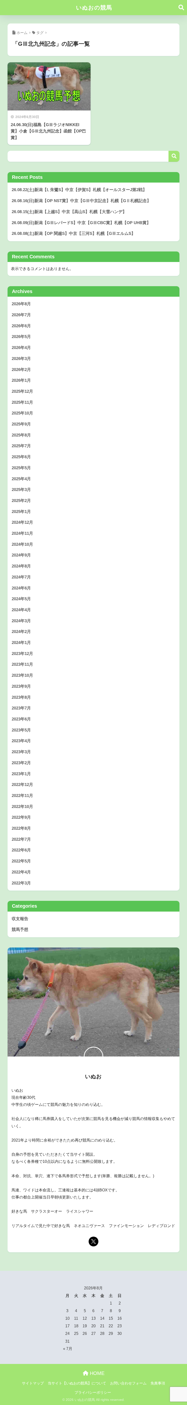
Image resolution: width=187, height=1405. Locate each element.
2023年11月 (22, 664)
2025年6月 (21, 457)
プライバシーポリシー (93, 1392)
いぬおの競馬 (94, 7)
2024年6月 (21, 588)
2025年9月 (21, 424)
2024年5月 (21, 599)
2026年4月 (21, 347)
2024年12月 (22, 522)
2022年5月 (21, 861)
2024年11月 (22, 533)
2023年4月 (21, 741)
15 (111, 1318)
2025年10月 (22, 413)
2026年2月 (21, 369)
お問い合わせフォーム (128, 1383)
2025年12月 (22, 391)
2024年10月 (22, 544)
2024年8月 (21, 566)
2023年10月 (22, 675)
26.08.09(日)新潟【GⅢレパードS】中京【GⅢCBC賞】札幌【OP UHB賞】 (81, 222)
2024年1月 (21, 642)
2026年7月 (21, 315)
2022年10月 (22, 806)
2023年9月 (21, 686)
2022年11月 (22, 795)
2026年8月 (21, 304)
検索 (173, 156)
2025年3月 (21, 489)
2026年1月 (21, 380)
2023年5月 (21, 730)
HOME (96, 1373)
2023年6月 (21, 719)
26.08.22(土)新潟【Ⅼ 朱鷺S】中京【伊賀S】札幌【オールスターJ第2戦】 (79, 189)
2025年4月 (21, 479)
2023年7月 (21, 708)
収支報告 (20, 918)
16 (119, 1318)
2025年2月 (21, 500)
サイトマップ (33, 1383)
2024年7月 (21, 577)
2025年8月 (21, 435)
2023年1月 (21, 774)
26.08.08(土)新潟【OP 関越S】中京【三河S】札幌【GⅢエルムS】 (73, 233)
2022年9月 (21, 817)
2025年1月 (21, 511)
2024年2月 (21, 631)
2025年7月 (21, 446)
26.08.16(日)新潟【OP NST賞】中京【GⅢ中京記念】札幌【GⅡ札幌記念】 (81, 200)
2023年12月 (22, 653)
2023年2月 (21, 763)
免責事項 (157, 1383)
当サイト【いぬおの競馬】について (77, 1383)
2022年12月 (22, 784)
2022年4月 (21, 872)
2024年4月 (21, 610)
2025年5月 (21, 468)
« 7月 (67, 1349)
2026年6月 (21, 326)
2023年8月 (21, 697)
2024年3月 (21, 621)
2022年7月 (21, 839)
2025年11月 (22, 402)
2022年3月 (21, 883)
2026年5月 (21, 336)
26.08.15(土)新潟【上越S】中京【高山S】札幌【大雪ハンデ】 (69, 211)
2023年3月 (21, 752)
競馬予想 (20, 929)
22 (111, 1326)
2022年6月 (21, 850)
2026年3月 (21, 358)
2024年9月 (21, 555)
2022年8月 (21, 828)
